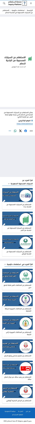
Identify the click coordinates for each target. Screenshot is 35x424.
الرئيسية (30, 10)
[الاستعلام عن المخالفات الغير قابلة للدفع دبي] (17, 279)
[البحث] (4, 3)
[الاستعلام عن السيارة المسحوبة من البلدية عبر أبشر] (17, 222)
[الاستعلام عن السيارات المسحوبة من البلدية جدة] (17, 198)
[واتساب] (15, 130)
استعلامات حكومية (18, 10)
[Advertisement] (17, 36)
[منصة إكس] (20, 130)
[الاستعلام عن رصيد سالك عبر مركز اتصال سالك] (17, 371)
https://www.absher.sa (25, 123)
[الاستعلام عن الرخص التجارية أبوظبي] (17, 393)
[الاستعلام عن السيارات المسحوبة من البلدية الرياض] (17, 245)
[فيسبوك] (25, 130)
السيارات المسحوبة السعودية (22, 183)
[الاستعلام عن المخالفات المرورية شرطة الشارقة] (17, 303)
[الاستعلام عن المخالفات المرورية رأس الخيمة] (17, 326)
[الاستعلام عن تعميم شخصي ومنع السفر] (17, 348)
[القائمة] (31, 3)
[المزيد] (10, 130)
